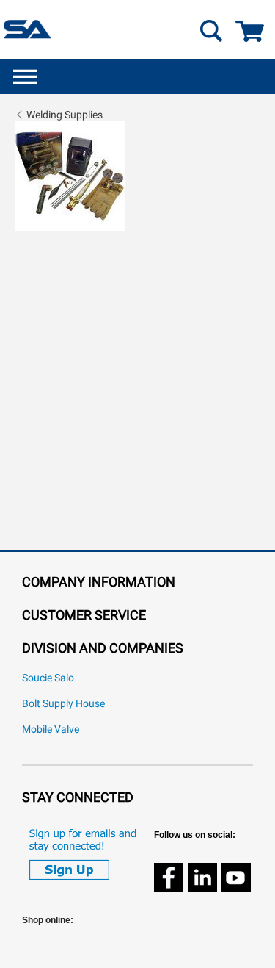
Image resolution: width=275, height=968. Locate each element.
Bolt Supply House (63, 703)
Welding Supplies (64, 115)
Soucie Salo (48, 678)
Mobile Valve (50, 729)
